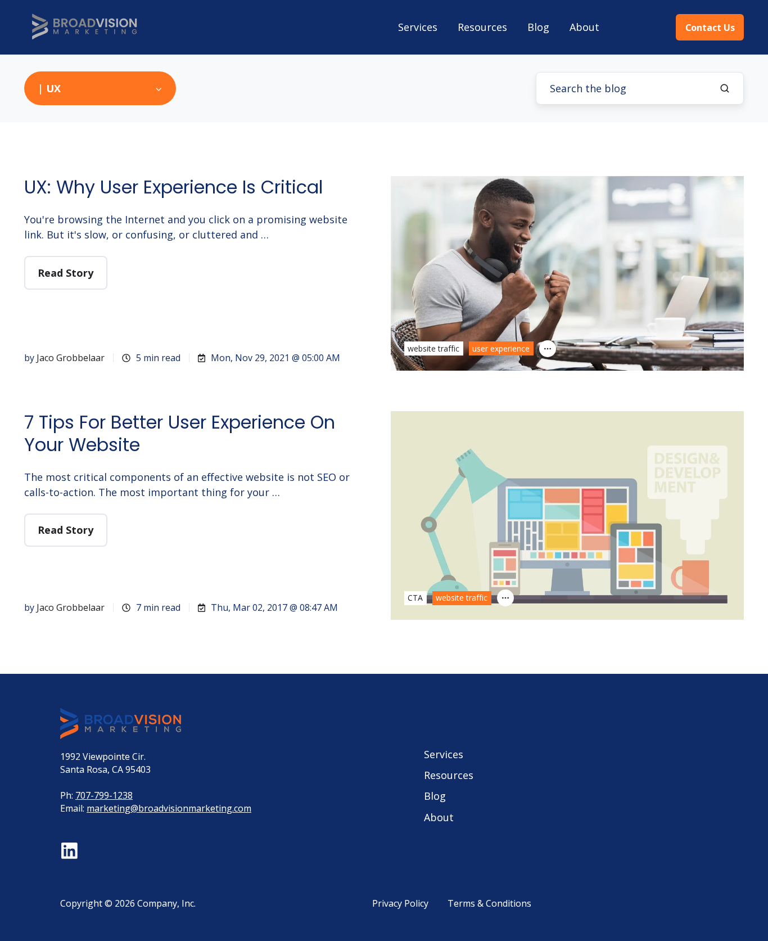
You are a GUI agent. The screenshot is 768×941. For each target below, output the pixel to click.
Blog (538, 27)
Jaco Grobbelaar (71, 358)
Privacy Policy (400, 903)
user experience (501, 348)
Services (417, 27)
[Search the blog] (724, 88)
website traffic (433, 348)
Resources (482, 27)
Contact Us (710, 27)
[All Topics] (547, 348)
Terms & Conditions (489, 903)
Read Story (65, 273)
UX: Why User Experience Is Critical (173, 187)
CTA (415, 597)
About (584, 27)
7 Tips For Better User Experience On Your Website (179, 433)
